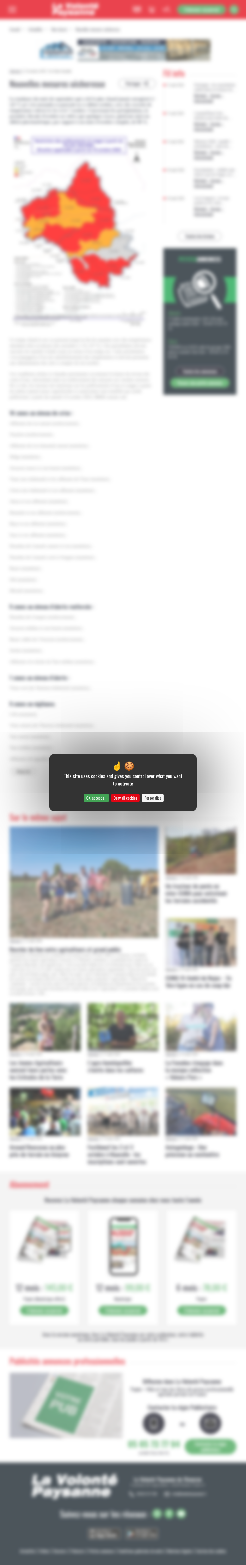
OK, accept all (96, 798)
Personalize (152, 798)
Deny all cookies (125, 798)
